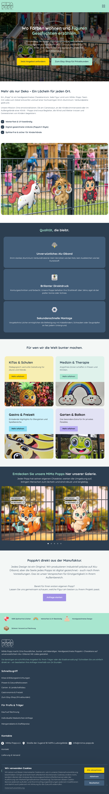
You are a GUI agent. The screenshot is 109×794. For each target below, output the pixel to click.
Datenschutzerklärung (15, 788)
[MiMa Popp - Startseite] (7, 6)
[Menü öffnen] (103, 6)
